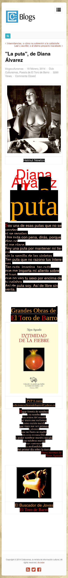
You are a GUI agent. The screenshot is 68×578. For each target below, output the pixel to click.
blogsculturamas (14, 68)
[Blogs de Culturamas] (20, 23)
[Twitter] (34, 569)
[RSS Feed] (28, 569)
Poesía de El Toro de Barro (34, 72)
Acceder (41, 562)
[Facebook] (39, 569)
